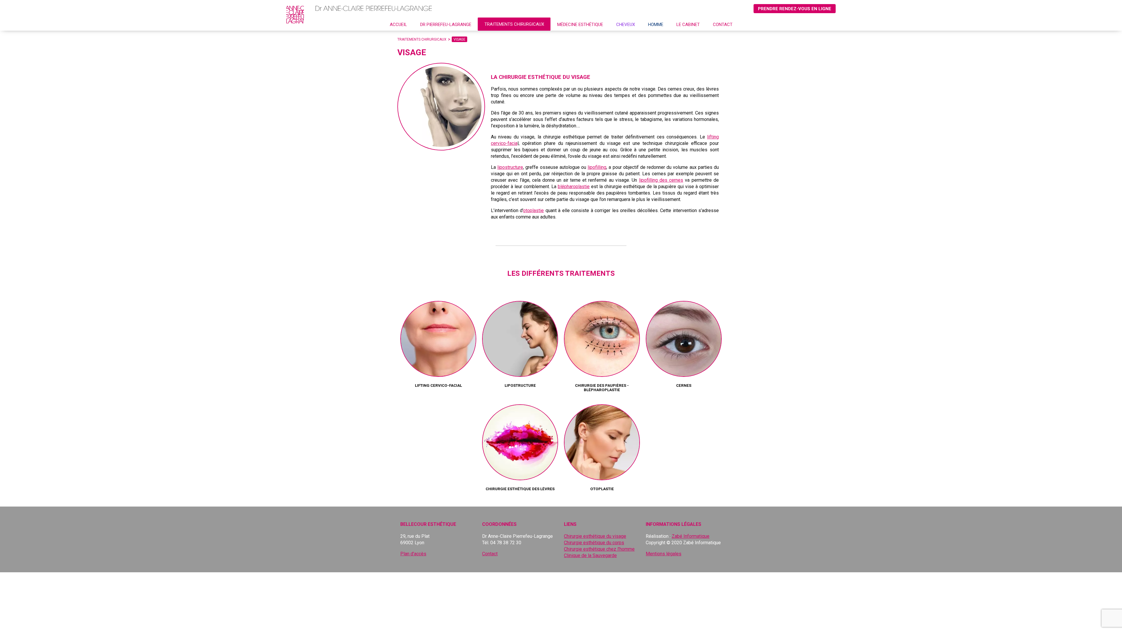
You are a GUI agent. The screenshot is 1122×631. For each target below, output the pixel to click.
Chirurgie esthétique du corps (594, 542)
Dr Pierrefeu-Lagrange (445, 24)
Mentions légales (663, 554)
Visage (459, 39)
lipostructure (510, 167)
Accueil (398, 24)
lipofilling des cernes (661, 180)
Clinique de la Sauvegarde (590, 555)
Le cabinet (688, 24)
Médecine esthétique (580, 24)
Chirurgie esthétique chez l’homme (599, 549)
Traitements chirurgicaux (514, 24)
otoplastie (533, 210)
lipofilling (597, 167)
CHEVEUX (625, 24)
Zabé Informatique (690, 536)
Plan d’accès (413, 554)
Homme (655, 24)
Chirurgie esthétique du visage (595, 536)
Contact (723, 24)
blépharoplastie (574, 186)
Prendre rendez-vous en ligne (794, 8)
